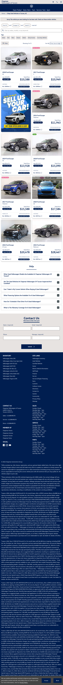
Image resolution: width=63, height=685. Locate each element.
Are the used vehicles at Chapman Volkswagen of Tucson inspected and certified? (28, 282)
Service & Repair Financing (40, 378)
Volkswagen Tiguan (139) (10, 378)
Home (3, 13)
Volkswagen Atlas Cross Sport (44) (12, 361)
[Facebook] (4, 445)
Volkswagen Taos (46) (9, 376)
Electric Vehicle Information (40, 368)
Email (37, 325)
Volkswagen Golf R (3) (9, 366)
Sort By (47, 43)
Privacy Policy (36, 399)
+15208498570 (10, 415)
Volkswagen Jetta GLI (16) (10, 371)
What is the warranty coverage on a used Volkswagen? (22, 307)
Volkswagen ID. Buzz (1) (9, 368)
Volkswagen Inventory (38, 358)
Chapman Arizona (8, 433)
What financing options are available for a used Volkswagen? (24, 295)
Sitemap (34, 401)
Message (37, 334)
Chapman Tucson (8, 435)
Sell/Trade (35, 371)
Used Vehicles (36, 361)
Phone (5, 334)
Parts (33, 381)
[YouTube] (10, 445)
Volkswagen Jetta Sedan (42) (11, 373)
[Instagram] (7, 445)
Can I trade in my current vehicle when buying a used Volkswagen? (26, 289)
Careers (34, 394)
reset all (34, 25)
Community (35, 396)
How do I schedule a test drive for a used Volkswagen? (22, 301)
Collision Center (36, 386)
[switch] (61, 2)
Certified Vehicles (37, 363)
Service (34, 376)
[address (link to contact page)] (53, 2)
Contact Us (35, 391)
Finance (34, 373)
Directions (35, 388)
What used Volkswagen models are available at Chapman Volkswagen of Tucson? (28, 275)
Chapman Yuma (7, 438)
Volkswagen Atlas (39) (9, 358)
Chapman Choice (7, 430)
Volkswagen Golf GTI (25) (10, 363)
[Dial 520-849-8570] (57, 2)
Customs (34, 383)
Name (8, 325)
